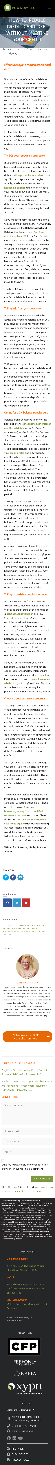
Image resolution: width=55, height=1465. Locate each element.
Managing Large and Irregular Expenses (20, 928)
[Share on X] (6, 877)
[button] (49, 7)
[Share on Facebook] (13, 877)
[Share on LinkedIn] (20, 877)
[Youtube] (26, 902)
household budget (14, 187)
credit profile (17, 452)
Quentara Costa (15, 49)
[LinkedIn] (17, 902)
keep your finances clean (30, 175)
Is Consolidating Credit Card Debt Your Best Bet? (24, 925)
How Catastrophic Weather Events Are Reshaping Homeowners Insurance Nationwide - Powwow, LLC (27, 1085)
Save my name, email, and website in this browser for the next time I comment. (25, 1166)
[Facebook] (7, 902)
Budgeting (12, 53)
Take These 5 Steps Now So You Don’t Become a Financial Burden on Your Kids (26, 1288)
